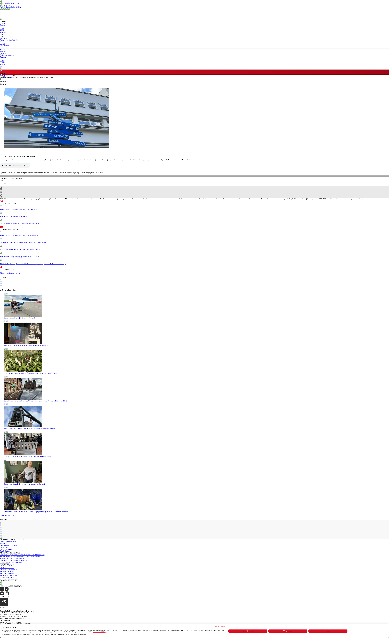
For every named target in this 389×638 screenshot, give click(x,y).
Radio (2, 36)
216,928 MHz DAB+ (7, 577)
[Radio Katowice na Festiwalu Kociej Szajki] (1, 213)
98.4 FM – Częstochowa (8, 570)
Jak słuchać (3, 38)
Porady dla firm (5, 551)
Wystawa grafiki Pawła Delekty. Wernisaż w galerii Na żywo (19, 223)
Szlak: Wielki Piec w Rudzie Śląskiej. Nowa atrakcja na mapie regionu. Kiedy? (29, 428)
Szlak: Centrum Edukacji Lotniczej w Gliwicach (19, 318)
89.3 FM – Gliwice (6, 566)
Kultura (2, 30)
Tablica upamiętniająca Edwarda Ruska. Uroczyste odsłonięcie (20, 556)
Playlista (2, 44)
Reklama (18, 7)
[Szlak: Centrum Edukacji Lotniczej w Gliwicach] (23, 316)
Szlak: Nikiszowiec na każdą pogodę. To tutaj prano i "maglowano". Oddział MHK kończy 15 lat (35, 401)
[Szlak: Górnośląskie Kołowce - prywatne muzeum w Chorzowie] (23, 482)
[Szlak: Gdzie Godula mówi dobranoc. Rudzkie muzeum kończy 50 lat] (23, 344)
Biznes (2, 29)
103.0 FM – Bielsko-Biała (8, 575)
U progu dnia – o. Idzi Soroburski (11, 562)
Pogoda (2, 25)
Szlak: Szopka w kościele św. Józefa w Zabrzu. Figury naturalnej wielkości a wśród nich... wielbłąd (36, 512)
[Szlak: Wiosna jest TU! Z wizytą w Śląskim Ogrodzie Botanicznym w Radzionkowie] (23, 371)
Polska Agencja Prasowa (8, 542)
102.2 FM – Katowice (7, 573)
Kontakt (2, 49)
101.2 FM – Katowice (7, 571)
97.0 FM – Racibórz (7, 568)
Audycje (2, 7)
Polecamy (3, 51)
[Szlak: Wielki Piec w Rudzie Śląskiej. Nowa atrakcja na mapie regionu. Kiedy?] (23, 427)
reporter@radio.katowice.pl (11, 3)
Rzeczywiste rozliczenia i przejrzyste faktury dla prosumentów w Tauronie (24, 242)
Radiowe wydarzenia (7, 55)
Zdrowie (2, 32)
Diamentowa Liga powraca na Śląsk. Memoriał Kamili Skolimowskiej (22, 555)
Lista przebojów (5, 46)
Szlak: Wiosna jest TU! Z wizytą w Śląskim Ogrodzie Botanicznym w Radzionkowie (31, 373)
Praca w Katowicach (6, 549)
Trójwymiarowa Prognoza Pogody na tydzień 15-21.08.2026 (19, 256)
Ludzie (2, 61)
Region (2, 23)
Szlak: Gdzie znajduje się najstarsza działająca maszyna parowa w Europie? (28, 456)
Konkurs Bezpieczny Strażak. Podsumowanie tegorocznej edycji (20, 249)
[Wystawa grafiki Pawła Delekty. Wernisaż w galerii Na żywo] (1, 220)
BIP (1, 66)
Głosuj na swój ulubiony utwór (10, 273)
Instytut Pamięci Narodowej (9, 545)
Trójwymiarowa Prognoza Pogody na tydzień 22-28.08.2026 (19, 209)
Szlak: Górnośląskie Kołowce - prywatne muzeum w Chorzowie (24, 484)
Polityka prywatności (220, 626)
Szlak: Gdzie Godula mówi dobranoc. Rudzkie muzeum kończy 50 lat (26, 345)
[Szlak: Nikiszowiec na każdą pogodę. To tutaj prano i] (23, 399)
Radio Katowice (5, 75)
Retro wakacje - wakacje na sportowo (12, 558)
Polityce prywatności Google (99, 632)
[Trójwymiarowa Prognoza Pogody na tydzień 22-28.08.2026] (1, 206)
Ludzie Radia (10, 7)
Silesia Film (3, 547)
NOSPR (2, 543)
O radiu (2, 63)
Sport (1, 27)
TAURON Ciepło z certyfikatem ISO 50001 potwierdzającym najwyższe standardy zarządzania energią (33, 264)
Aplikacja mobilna (6, 40)
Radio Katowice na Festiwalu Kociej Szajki (14, 216)
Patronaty (3, 53)
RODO (2, 64)
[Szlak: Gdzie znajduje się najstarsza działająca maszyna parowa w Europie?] (23, 454)
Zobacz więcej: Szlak (7, 515)
